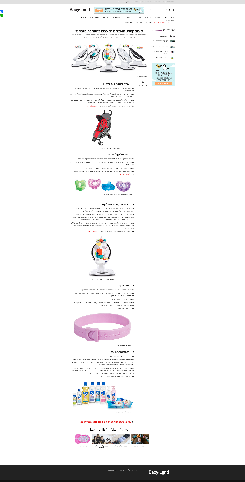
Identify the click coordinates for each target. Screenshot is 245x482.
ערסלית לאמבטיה (82, 446)
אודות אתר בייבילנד (132, 470)
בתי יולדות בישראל (147, 2)
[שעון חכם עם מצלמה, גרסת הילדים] (172, 51)
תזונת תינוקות (130, 17)
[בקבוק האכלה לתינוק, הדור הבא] (172, 41)
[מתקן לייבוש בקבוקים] (172, 58)
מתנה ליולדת (170, 20)
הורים (140, 17)
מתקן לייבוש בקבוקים (162, 57)
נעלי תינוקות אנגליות (139, 446)
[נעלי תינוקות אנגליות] (140, 439)
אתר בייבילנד (170, 2)
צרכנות (148, 17)
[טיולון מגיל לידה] (172, 36)
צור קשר (122, 470)
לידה (165, 17)
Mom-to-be (83, 17)
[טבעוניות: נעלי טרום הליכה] (120, 439)
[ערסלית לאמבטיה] (82, 439)
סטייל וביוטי (106, 17)
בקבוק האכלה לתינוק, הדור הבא (160, 42)
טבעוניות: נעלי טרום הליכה (120, 446)
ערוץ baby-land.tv (123, 2)
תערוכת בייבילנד (94, 17)
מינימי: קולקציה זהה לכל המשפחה (101, 447)
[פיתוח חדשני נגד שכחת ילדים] (172, 47)
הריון (172, 17)
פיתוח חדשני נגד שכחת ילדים (159, 47)
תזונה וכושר (118, 17)
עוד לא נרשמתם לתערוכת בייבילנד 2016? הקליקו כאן (105, 421)
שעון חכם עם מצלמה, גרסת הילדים (160, 52)
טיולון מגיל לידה (163, 36)
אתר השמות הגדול (159, 2)
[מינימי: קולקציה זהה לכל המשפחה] (101, 439)
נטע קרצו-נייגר (143, 85)
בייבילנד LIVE (135, 2)
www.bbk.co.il (92, 106)
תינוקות (157, 17)
